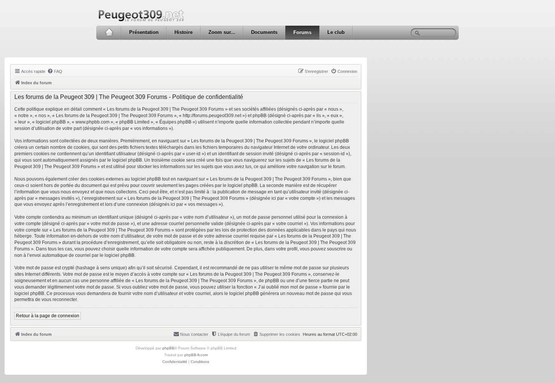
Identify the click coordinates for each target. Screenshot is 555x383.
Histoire (183, 32)
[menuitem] (54, 71)
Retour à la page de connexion (47, 315)
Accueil (109, 32)
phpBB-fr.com (196, 355)
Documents (264, 32)
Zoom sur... (221, 32)
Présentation (144, 32)
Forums (302, 32)
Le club (336, 32)
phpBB (168, 348)
